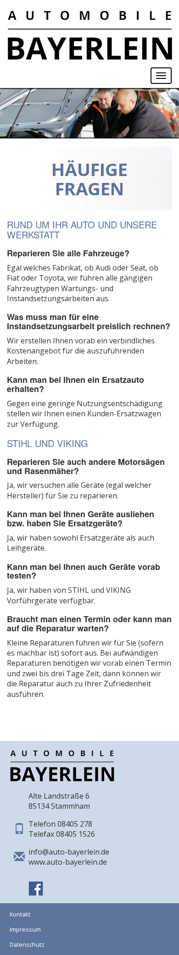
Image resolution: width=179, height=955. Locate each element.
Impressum (25, 929)
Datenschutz (27, 944)
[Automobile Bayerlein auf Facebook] (35, 883)
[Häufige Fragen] (89, 31)
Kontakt (20, 914)
